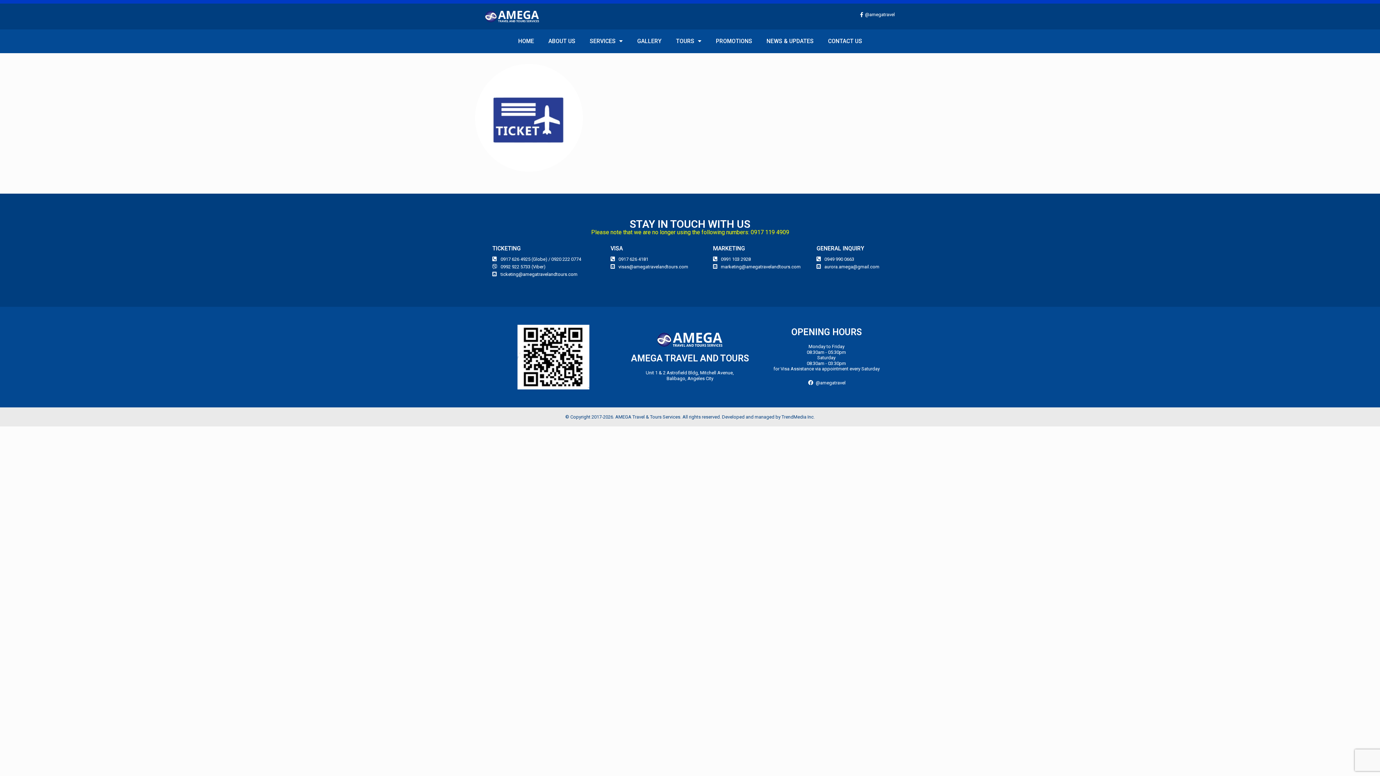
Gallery (649, 41)
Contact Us (845, 41)
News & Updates (790, 41)
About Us (561, 41)
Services (603, 41)
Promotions (734, 41)
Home (526, 41)
